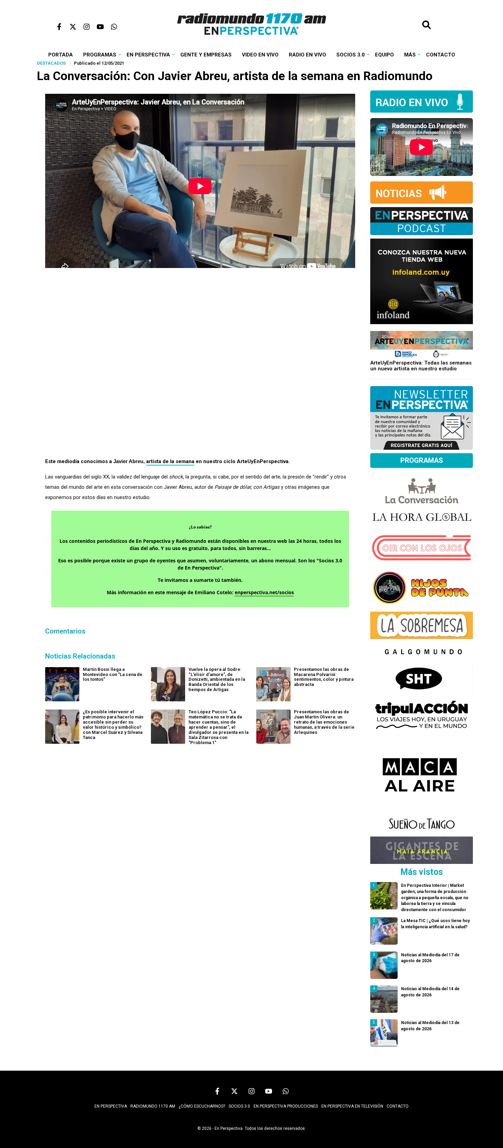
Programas (99, 55)
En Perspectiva (148, 55)
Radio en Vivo (307, 55)
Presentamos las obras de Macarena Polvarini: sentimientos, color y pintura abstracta (323, 677)
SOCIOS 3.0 (239, 1106)
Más (410, 55)
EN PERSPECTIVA (110, 1106)
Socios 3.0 (350, 55)
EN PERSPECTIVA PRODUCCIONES (286, 1106)
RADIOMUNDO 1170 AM (152, 1106)
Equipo (384, 55)
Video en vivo (260, 55)
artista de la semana (170, 461)
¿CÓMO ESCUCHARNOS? (202, 1106)
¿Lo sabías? (200, 527)
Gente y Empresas (206, 55)
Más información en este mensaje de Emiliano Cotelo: (200, 592)
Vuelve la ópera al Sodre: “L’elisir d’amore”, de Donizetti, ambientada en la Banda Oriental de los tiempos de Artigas (217, 679)
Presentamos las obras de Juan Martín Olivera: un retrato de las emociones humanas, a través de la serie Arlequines (324, 722)
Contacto (440, 55)
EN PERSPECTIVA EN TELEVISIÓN (352, 1106)
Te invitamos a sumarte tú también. (200, 580)
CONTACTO (398, 1106)
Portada (60, 55)
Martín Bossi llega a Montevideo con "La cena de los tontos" (112, 674)
